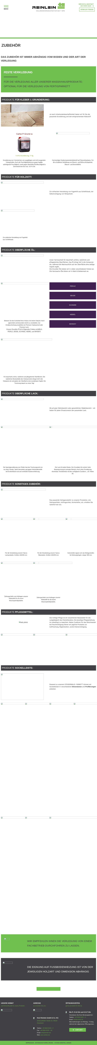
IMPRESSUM (30, 1043)
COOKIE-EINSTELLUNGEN (62, 1043)
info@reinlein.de (46, 1032)
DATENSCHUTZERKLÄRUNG (44, 1043)
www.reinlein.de (45, 1035)
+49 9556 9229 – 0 (87, 6)
